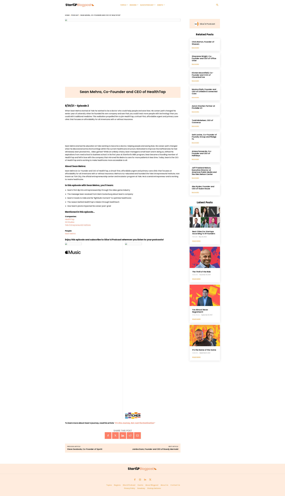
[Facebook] (108, 435)
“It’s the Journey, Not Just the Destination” (134, 423)
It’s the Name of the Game (204, 350)
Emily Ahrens (196, 315)
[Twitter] (115, 435)
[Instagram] (140, 480)
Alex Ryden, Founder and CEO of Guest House (203, 187)
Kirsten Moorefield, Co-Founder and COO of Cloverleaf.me (202, 75)
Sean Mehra (70, 233)
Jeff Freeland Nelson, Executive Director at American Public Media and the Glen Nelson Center (204, 171)
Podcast (75, 15)
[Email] (137, 435)
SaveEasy (141, 488)
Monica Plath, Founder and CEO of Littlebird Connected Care (204, 91)
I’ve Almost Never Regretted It (200, 310)
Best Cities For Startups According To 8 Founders (203, 232)
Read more (195, 48)
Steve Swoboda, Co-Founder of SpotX (84, 449)
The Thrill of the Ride (201, 271)
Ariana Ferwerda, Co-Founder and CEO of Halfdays (202, 153)
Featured (194, 237)
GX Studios (69, 222)
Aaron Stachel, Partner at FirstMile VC (203, 107)
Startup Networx (154, 488)
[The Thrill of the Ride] (205, 257)
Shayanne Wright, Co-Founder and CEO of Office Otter (204, 58)
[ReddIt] (130, 435)
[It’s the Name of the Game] (205, 335)
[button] (217, 5)
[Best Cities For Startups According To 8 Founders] (205, 217)
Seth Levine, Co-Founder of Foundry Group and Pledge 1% (204, 136)
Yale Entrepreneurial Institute (78, 225)
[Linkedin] (122, 435)
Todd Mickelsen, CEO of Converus (202, 121)
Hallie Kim (195, 275)
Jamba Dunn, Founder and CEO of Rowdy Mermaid (155, 449)
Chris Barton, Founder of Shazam (203, 43)
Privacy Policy (130, 488)
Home (67, 15)
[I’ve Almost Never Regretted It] (205, 295)
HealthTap (69, 219)
